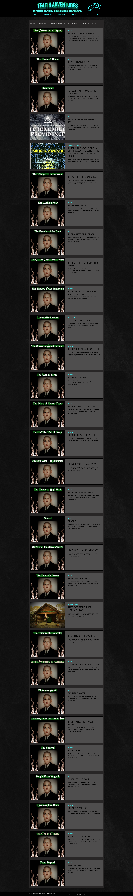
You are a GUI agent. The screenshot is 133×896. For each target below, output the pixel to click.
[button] (100, 23)
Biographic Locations (43, 23)
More (93, 23)
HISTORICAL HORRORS (73, 604)
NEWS (69, 116)
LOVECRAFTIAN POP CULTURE (75, 145)
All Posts (32, 23)
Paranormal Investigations (58, 23)
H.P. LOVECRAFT (71, 30)
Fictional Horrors (84, 23)
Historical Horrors (72, 23)
